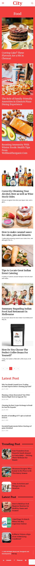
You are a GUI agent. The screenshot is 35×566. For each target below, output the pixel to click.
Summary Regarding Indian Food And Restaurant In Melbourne (17, 311)
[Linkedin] (3, 560)
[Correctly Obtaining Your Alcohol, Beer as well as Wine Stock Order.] (17, 176)
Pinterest (19, 560)
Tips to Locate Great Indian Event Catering (16, 272)
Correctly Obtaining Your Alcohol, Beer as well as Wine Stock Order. (17, 194)
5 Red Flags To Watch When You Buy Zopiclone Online (20, 521)
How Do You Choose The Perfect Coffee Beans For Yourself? (15, 352)
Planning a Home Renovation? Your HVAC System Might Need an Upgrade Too (16, 396)
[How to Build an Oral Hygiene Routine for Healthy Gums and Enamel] (6, 507)
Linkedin (8, 560)
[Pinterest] (14, 560)
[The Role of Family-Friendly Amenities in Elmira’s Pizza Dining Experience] (17, 79)
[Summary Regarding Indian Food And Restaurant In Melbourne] (17, 294)
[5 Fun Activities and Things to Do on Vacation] (6, 487)
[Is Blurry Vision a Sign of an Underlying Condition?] (6, 537)
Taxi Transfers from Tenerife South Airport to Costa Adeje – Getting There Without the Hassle (22, 455)
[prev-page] (3, 368)
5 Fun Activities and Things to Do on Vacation (20, 486)
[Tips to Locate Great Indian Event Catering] (17, 256)
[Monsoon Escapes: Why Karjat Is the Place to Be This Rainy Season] (6, 472)
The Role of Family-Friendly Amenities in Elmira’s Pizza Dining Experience (17, 101)
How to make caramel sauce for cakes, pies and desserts (17, 233)
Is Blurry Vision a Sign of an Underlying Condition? (21, 536)
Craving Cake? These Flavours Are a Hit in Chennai (13, 55)
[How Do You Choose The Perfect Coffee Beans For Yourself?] (17, 335)
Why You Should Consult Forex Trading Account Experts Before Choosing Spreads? (16, 385)
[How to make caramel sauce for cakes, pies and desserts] (17, 217)
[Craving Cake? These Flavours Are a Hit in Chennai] (17, 33)
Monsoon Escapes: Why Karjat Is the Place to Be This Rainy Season (22, 471)
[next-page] (18, 368)
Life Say (14, 554)
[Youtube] (25, 560)
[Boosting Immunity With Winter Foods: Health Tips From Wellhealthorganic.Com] (17, 125)
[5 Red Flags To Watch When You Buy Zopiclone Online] (6, 522)
